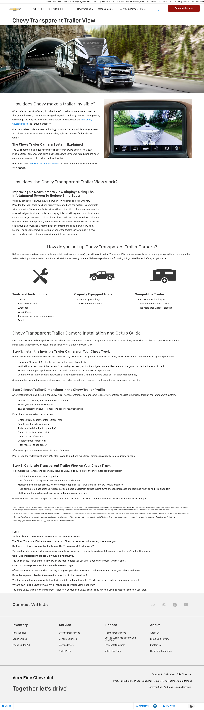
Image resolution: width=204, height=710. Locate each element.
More (143, 9)
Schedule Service (68, 639)
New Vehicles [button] (84, 9)
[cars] (153, 605)
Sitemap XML (156, 687)
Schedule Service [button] (184, 8)
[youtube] (186, 605)
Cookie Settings (183, 687)
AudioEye (168, 687)
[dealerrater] (164, 605)
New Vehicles (19, 633)
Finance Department (115, 633)
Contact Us (155, 645)
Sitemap (186, 681)
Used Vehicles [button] (105, 9)
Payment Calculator (115, 645)
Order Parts (65, 651)
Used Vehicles (19, 639)
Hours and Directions (161, 651)
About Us (154, 633)
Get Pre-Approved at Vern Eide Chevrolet (120, 639)
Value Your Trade (113, 651)
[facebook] (175, 605)
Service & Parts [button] (128, 9)
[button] (157, 9)
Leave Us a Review (159, 639)
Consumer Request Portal (155, 681)
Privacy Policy (119, 681)
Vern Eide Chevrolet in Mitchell (44, 164)
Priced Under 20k (21, 645)
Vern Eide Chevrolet (182, 675)
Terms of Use (133, 681)
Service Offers (66, 645)
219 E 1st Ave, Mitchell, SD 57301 (133, 2)
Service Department (69, 633)
